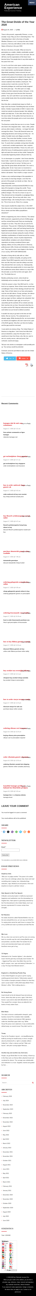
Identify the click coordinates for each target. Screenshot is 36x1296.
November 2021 (8, 1156)
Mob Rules (4, 1011)
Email (3, 847)
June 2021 (6, 1169)
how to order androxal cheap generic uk (14, 486)
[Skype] (20, 832)
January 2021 (7, 1190)
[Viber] (11, 832)
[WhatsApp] (16, 832)
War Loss (4, 934)
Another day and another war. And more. (14, 1053)
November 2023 (8, 1105)
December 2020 (8, 1195)
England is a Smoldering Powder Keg (13, 973)
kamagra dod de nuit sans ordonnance (13, 424)
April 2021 (6, 1177)
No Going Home (6, 992)
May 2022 (6, 1135)
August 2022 (7, 1126)
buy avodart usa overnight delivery (16, 671)
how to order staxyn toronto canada (16, 699)
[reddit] (28, 832)
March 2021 (6, 1182)
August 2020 (7, 1212)
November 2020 (8, 1199)
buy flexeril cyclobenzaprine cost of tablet (16, 517)
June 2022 (6, 1130)
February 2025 (7, 1096)
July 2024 (6, 1100)
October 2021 (7, 1160)
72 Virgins (4, 953)
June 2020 (6, 1220)
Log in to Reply (26, 423)
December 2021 (8, 1152)
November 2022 (8, 1122)
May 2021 (6, 1173)
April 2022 (6, 1139)
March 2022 (6, 1143)
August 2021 (7, 1165)
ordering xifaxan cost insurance (15, 728)
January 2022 (7, 1147)
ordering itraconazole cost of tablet (16, 613)
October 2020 (7, 1203)
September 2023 (8, 1109)
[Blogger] (24, 832)
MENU (32, 3)
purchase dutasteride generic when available (16, 552)
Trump (3, 1033)
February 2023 (7, 1113)
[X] (7, 832)
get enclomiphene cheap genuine (15, 456)
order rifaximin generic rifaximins (16, 757)
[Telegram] (3, 832)
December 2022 (8, 1117)
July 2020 (6, 1216)
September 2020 (8, 1207)
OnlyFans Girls (6, 873)
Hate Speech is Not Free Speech (11, 893)
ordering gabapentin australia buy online (16, 583)
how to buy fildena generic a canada (16, 642)
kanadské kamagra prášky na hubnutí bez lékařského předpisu (15, 787)
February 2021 (7, 1186)
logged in (12, 812)
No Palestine (5, 915)
